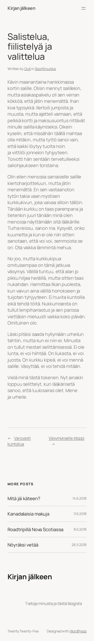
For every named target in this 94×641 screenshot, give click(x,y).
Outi (27, 68)
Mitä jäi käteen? (24, 498)
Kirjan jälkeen (21, 8)
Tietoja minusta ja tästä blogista (53, 603)
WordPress (78, 631)
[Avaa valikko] (83, 8)
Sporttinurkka (45, 68)
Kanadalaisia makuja (28, 513)
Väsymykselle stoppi (66, 438)
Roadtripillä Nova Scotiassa (35, 529)
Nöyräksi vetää (23, 544)
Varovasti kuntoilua (19, 441)
